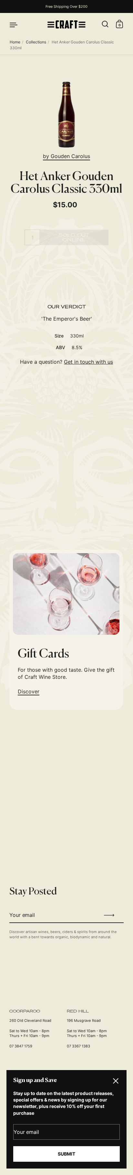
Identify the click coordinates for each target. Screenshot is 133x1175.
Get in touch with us (88, 362)
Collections (36, 42)
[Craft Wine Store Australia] (66, 24)
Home (15, 42)
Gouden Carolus (70, 156)
